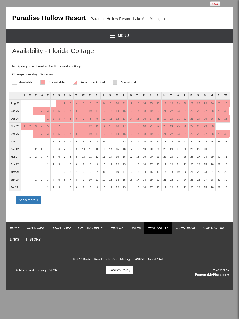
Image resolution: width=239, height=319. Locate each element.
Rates (135, 228)
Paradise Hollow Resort (49, 17)
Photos (116, 228)
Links (14, 239)
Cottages (35, 228)
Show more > (28, 200)
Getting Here (90, 228)
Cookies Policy (119, 270)
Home (15, 228)
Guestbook (186, 228)
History (33, 239)
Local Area (61, 228)
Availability (158, 228)
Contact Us (213, 228)
